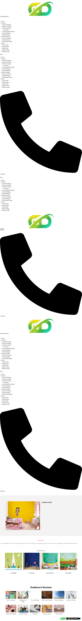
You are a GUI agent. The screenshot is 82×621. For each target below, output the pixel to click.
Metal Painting (6, 35)
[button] (41, 54)
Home (2, 21)
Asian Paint (5, 45)
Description (41, 540)
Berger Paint (5, 46)
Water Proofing (6, 28)
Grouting (6, 30)
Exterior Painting (6, 26)
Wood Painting (6, 33)
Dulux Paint (5, 48)
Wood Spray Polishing (8, 31)
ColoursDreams (4, 16)
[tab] (41, 540)
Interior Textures (6, 38)
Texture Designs (5, 36)
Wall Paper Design (7, 41)
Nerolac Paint (6, 51)
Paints (3, 43)
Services (3, 23)
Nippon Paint (5, 50)
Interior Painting (6, 25)
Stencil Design (6, 40)
